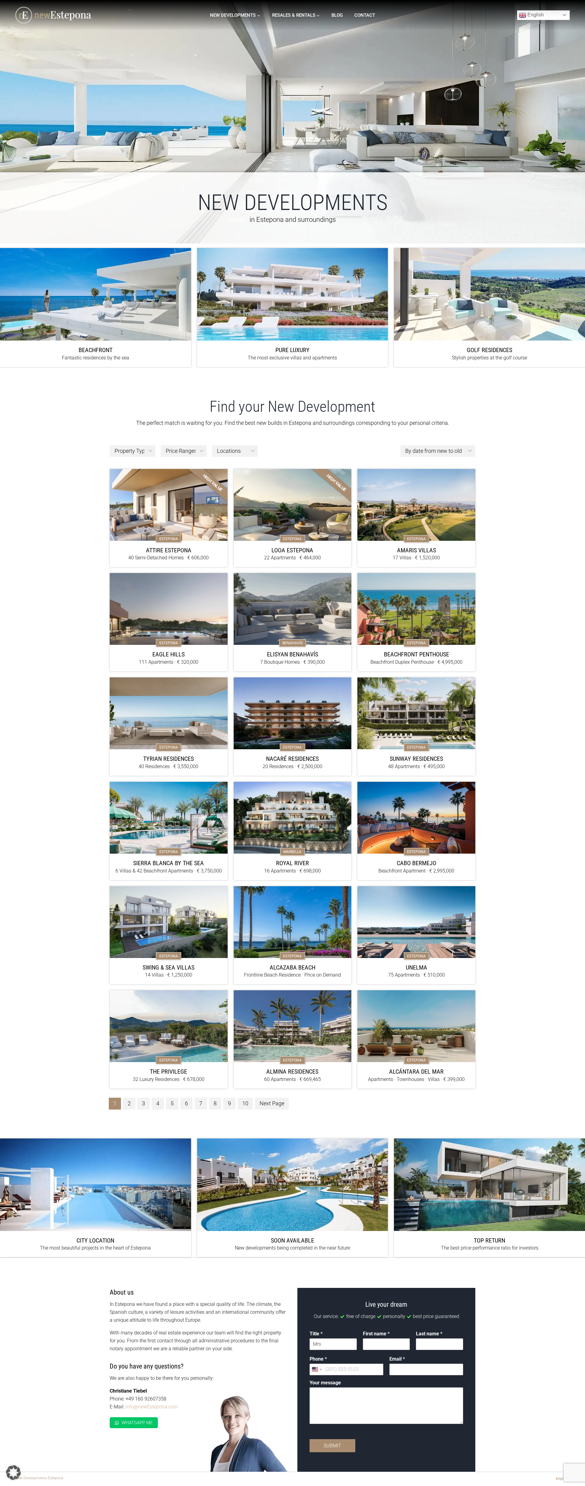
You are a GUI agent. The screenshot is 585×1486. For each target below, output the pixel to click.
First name (376, 1334)
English (535, 14)
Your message (325, 1383)
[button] (13, 1472)
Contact (364, 15)
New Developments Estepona (39, 1478)
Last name (429, 1334)
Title (316, 1334)
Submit (332, 1446)
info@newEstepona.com (152, 1407)
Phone (318, 1359)
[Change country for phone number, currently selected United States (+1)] (316, 1369)
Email (397, 1359)
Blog (337, 15)
